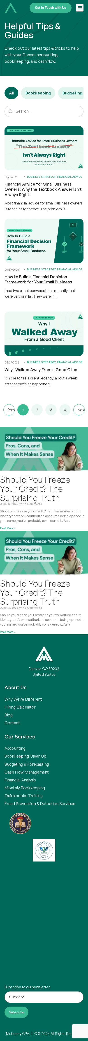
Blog (9, 714)
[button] (79, 7)
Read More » (7, 528)
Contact (12, 722)
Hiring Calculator (20, 706)
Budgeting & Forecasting (27, 764)
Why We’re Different (23, 699)
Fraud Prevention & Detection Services (40, 803)
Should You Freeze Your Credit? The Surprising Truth (35, 488)
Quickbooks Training (24, 795)
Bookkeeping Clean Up (25, 756)
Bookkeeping (38, 92)
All (11, 92)
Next (81, 410)
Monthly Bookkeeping (25, 787)
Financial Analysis (20, 779)
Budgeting (72, 92)
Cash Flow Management (27, 772)
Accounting (15, 748)
